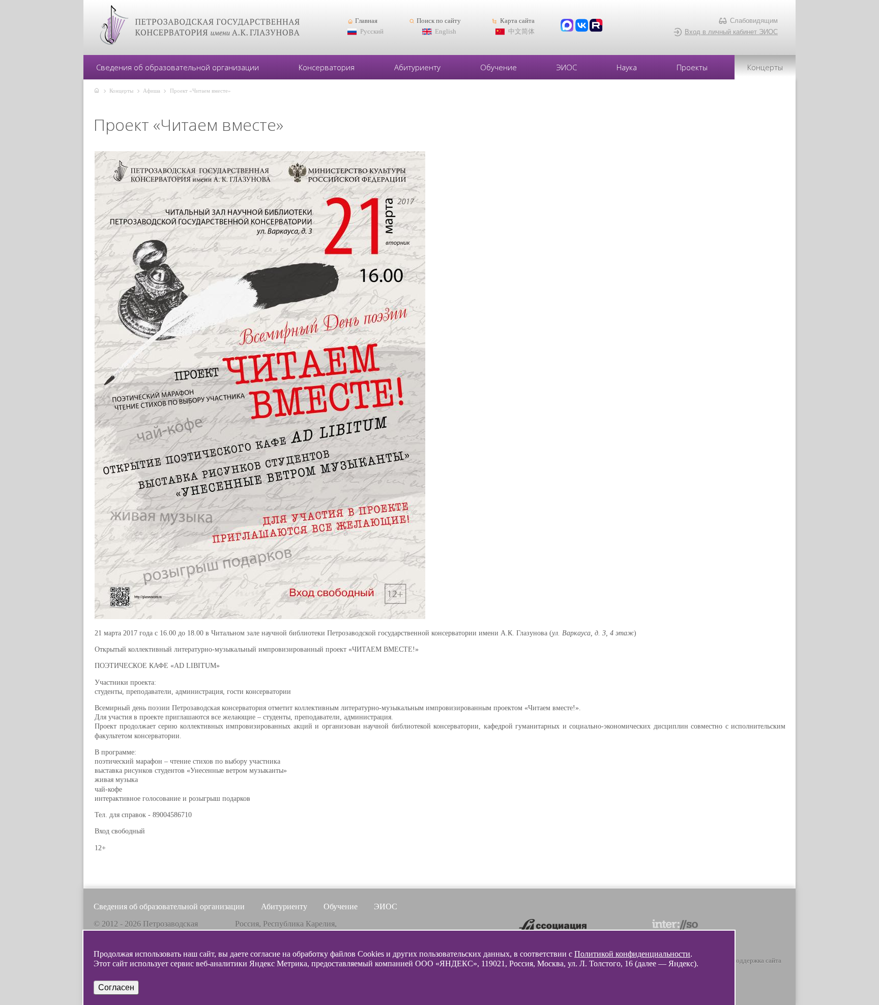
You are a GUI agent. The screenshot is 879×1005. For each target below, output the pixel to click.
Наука (627, 67)
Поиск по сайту (439, 20)
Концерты (765, 67)
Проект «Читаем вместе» (200, 91)
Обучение (498, 67)
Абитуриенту (417, 67)
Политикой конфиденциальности (632, 954)
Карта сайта (517, 20)
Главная (366, 20)
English (445, 31)
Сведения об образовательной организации (177, 67)
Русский (372, 31)
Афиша (151, 91)
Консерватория (327, 67)
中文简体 (521, 31)
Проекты (692, 67)
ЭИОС (566, 67)
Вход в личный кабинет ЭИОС (731, 32)
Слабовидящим (754, 20)
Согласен (116, 987)
